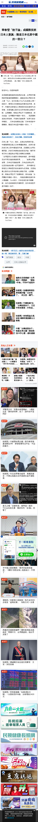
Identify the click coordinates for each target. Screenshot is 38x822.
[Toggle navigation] (2, 2)
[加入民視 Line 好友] (19, 548)
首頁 (4, 6)
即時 (10, 6)
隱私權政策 (10, 818)
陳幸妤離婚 (19, 6)
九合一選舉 (31, 6)
